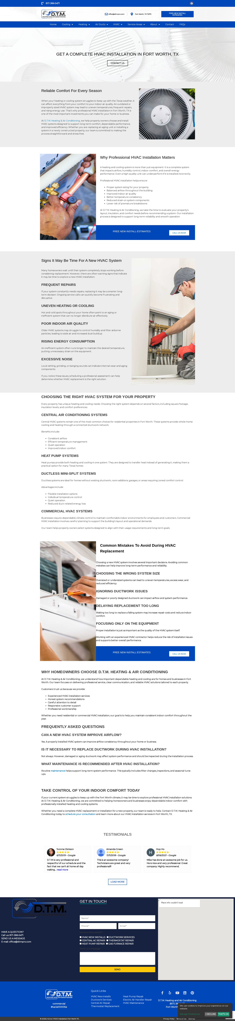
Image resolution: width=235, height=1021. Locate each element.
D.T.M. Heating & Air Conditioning (62, 120)
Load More (118, 882)
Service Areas (135, 24)
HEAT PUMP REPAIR (93, 943)
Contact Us (117, 63)
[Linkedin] (184, 992)
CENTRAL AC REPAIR (93, 940)
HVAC (116, 24)
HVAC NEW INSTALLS (93, 937)
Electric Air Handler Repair (137, 999)
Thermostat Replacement (105, 1006)
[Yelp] (169, 992)
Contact (169, 24)
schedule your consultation (80, 814)
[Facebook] (192, 3)
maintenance (58, 771)
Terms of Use (181, 1019)
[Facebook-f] (162, 992)
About (153, 24)
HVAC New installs (101, 996)
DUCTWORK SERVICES (122, 937)
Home (53, 24)
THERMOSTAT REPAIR (121, 940)
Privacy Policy (168, 1019)
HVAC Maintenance (133, 1003)
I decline (210, 1014)
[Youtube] (177, 992)
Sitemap (191, 1019)
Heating (82, 24)
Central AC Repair (100, 1003)
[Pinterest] (192, 992)
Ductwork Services (101, 999)
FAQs (182, 24)
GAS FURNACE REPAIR (121, 943)
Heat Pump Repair (133, 996)
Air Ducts (100, 24)
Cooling (66, 24)
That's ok (223, 1014)
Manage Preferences (190, 1014)
